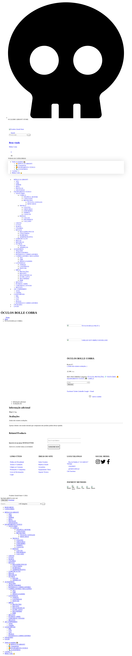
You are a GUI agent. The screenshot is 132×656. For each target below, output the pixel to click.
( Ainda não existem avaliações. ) (77, 366)
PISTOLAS (19, 188)
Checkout (11, 500)
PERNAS (23, 216)
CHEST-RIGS (27, 209)
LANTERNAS (20, 263)
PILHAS (18, 301)
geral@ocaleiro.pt (73, 469)
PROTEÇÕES (28, 200)
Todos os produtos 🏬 (18, 162)
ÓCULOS (91, 377)
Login (12, 474)
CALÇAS (26, 218)
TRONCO (23, 205)
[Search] (28, 135)
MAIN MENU (9, 507)
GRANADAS (13, 523)
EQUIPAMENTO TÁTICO (22, 192)
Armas (18, 291)
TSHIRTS (26, 212)
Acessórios (41, 467)
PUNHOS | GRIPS (22, 284)
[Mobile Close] (1, 502)
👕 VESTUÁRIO (110, 377)
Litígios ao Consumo (16, 467)
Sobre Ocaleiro (43, 462)
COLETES (26, 207)
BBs (17, 296)
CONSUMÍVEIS (19, 294)
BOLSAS (19, 230)
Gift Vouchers (71, 471)
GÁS (17, 298)
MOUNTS (19, 282)
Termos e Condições (16, 464)
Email (92, 391)
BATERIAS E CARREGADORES (27, 254)
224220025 (71, 466)
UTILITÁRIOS (24, 233)
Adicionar (70, 384)
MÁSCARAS (31, 204)
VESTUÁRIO (20, 193)
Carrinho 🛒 (16, 171)
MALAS (18, 240)
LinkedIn (81, 391)
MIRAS (18, 270)
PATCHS (22, 245)
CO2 (17, 299)
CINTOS (18, 223)
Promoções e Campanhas (17, 469)
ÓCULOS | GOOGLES (34, 202)
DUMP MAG (24, 235)
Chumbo (11, 625)
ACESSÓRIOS (18, 249)
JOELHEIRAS (28, 219)
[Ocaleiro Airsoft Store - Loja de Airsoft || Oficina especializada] (16, 129)
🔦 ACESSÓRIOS (22, 169)
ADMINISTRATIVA (26, 237)
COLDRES (19, 228)
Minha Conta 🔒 (17, 173)
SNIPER (18, 185)
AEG (17, 181)
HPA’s (18, 186)
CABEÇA (23, 195)
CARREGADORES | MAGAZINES (27, 256)
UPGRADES (9, 637)
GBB (17, 183)
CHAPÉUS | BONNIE (30, 197)
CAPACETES (27, 199)
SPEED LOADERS (26, 261)
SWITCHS (23, 268)
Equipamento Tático (44, 469)
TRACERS (19, 251)
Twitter (75, 391)
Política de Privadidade (17, 462)
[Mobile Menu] (9, 125)
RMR (21, 280)
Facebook (70, 391)
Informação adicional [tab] (19, 402)
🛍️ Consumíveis (21, 165)
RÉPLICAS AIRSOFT (21, 179)
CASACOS (27, 214)
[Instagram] (97, 461)
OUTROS (19, 244)
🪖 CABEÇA (89, 378)
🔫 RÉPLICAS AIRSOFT (24, 163)
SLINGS (18, 226)
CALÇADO (27, 221)
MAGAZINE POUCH (27, 232)
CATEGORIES (9, 509)
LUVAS (18, 225)
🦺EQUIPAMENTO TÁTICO (25, 167)
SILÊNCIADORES (22, 252)
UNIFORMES (28, 211)
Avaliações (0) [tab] (17, 403)
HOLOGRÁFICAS (26, 275)
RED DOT (23, 273)
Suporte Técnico (43, 472)
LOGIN (16, 306)
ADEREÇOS (16, 580)
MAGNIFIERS (24, 278)
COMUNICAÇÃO (22, 238)
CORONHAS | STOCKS (24, 285)
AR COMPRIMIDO (20, 289)
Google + (87, 391)
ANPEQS (23, 265)
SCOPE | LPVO (25, 277)
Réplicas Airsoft (43, 464)
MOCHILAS (20, 242)
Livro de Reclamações (17, 472)
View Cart (4, 500)
